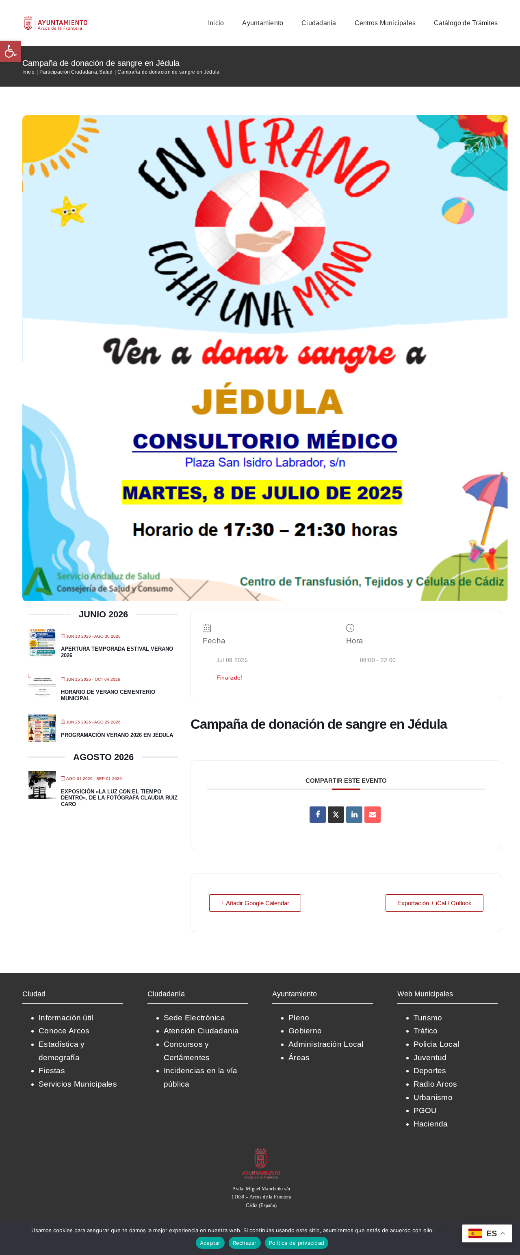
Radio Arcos (435, 1084)
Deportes (430, 1070)
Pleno (298, 1017)
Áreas (299, 1057)
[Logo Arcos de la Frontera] (55, 19)
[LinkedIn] (354, 814)
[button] (10, 51)
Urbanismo (433, 1097)
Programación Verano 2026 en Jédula (117, 735)
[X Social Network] (336, 814)
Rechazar (245, 1243)
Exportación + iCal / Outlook (434, 903)
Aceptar (210, 1243)
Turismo (428, 1017)
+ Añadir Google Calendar (255, 903)
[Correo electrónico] (372, 814)
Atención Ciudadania (201, 1030)
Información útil (66, 1017)
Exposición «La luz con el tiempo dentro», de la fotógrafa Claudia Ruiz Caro (119, 798)
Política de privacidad (297, 1243)
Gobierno (305, 1030)
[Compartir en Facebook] (318, 814)
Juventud (430, 1057)
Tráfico (426, 1030)
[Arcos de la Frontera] (261, 1150)
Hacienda (431, 1124)
